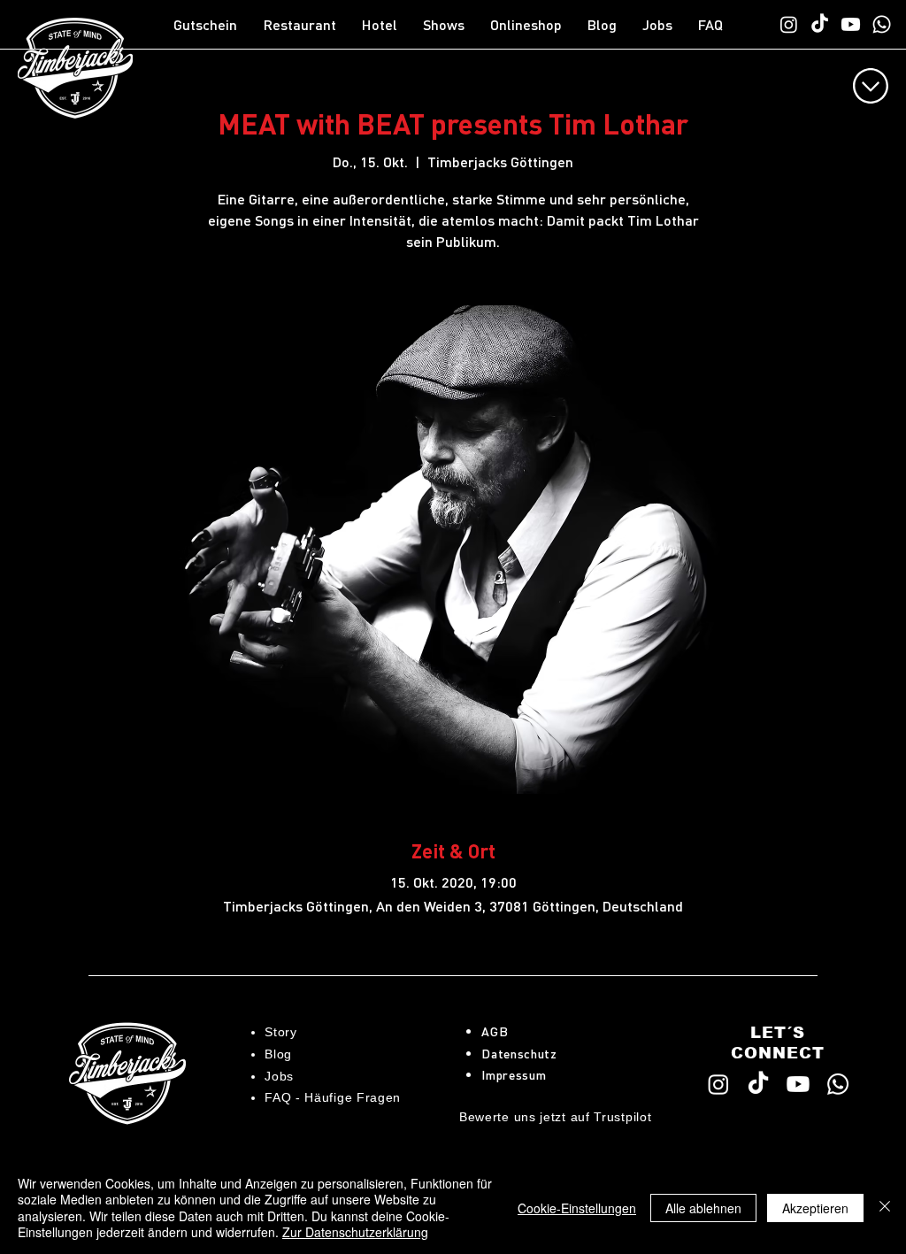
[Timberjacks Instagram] (789, 24)
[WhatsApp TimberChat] (882, 24)
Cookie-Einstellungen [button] (577, 1208)
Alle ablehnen (703, 1208)
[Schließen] (884, 1207)
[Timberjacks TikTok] (820, 24)
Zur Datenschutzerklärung (355, 1232)
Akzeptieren (815, 1208)
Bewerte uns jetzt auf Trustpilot (555, 1117)
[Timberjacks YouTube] (851, 24)
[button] (304, 25)
